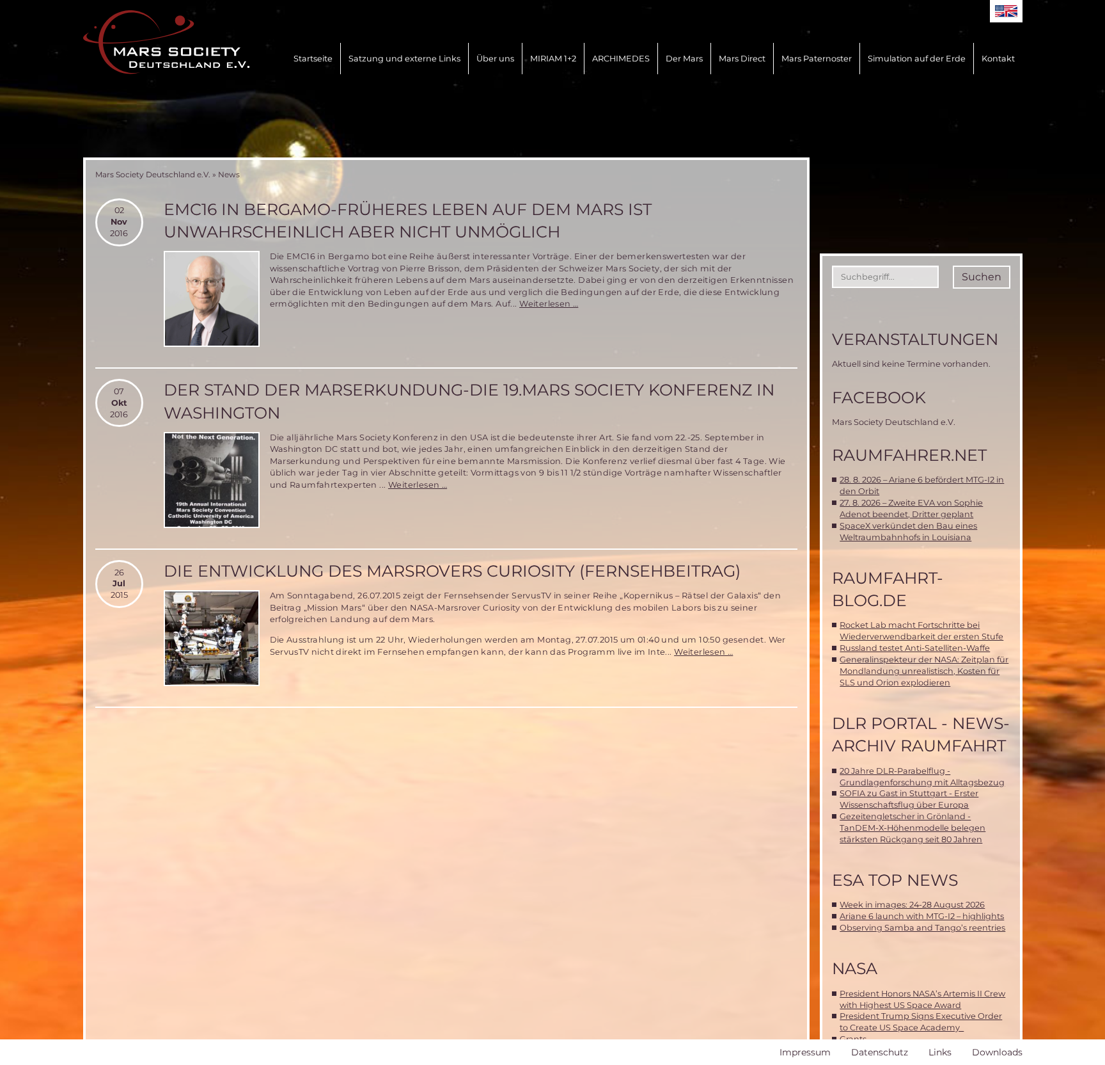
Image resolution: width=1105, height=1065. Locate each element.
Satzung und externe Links (404, 58)
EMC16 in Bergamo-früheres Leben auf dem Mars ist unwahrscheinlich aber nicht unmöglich (408, 220)
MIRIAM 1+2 (553, 58)
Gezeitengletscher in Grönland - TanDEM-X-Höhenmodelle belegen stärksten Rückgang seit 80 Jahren (912, 828)
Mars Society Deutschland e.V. (152, 174)
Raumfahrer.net (909, 455)
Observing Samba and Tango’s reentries (922, 928)
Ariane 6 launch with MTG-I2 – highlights (922, 916)
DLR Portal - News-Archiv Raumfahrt (921, 734)
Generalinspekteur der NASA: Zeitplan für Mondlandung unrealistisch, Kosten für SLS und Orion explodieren (924, 671)
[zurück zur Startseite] (166, 42)
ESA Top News (895, 880)
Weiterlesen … (548, 303)
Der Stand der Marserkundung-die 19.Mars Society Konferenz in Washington (469, 401)
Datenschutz (879, 1052)
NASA (854, 968)
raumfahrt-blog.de (887, 589)
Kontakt (998, 58)
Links (940, 1052)
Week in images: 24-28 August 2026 (912, 904)
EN (1006, 11)
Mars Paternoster (816, 58)
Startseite (313, 58)
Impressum (805, 1052)
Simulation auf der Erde (917, 58)
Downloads (997, 1052)
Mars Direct (742, 58)
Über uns (495, 58)
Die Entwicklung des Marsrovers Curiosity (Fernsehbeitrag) (452, 571)
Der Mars (684, 58)
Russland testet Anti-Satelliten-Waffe (915, 648)
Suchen (981, 277)
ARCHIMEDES (621, 58)
